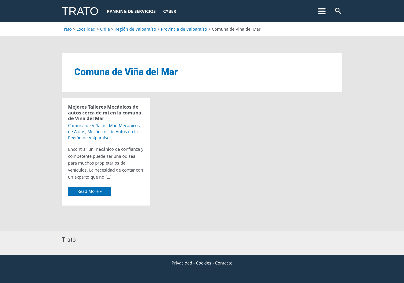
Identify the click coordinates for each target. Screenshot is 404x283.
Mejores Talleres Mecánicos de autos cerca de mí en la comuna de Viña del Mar (104, 112)
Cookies (203, 263)
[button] (338, 11)
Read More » (89, 190)
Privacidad (182, 263)
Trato (80, 11)
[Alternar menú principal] (321, 11)
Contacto (224, 263)
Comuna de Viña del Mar (92, 125)
